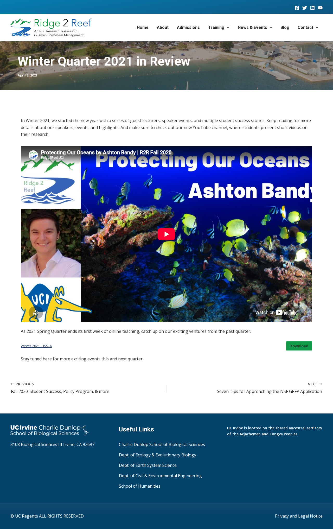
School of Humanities (140, 486)
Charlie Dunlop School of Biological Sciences (162, 444)
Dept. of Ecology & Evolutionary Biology (157, 455)
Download (299, 345)
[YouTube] (320, 7)
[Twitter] (304, 7)
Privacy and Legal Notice (299, 516)
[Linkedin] (312, 7)
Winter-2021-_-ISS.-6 (36, 345)
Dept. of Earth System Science (148, 465)
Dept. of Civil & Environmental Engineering (160, 476)
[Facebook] (296, 7)
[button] (226, 27)
